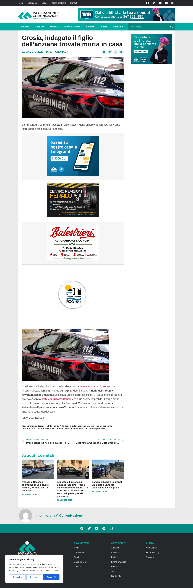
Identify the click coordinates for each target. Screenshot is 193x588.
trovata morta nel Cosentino (95, 386)
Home (20, 3)
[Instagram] (172, 3)
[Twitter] (153, 3)
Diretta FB (118, 27)
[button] (104, 51)
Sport (104, 27)
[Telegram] (166, 3)
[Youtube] (160, 3)
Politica (54, 27)
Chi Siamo (32, 3)
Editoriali (90, 27)
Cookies (150, 557)
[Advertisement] (151, 106)
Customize (17, 577)
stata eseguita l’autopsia (56, 399)
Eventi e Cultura (72, 27)
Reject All (34, 577)
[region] (34, 569)
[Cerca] (171, 26)
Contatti (73, 3)
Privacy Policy (152, 552)
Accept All (51, 577)
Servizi (45, 3)
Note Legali (151, 548)
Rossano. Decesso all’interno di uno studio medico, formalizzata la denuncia (35, 486)
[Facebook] (147, 3)
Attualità (25, 27)
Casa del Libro (59, 3)
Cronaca (39, 27)
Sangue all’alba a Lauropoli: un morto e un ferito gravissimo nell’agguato (107, 485)
